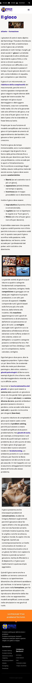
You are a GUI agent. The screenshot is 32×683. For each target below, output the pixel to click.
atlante (4, 31)
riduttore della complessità (13, 85)
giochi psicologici (9, 372)
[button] (29, 3)
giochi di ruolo (23, 433)
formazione (14, 31)
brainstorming (16, 451)
